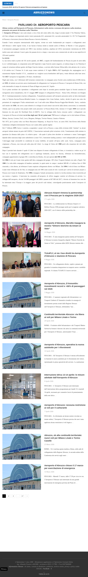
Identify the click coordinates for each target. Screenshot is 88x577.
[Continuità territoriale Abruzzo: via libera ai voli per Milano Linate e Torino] (21, 326)
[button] (15, 3)
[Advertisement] (44, 525)
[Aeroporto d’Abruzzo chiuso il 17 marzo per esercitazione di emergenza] (21, 477)
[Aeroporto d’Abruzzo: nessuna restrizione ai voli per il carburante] (21, 416)
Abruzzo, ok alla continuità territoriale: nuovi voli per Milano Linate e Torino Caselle (63, 438)
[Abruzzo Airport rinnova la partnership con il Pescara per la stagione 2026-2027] (21, 204)
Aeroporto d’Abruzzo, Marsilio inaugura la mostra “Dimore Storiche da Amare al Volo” (64, 226)
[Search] (84, 13)
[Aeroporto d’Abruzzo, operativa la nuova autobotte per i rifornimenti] (21, 356)
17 (22, 496)
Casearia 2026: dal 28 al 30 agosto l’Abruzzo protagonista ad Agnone (24, 7)
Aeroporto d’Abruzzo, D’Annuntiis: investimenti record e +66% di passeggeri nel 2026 (64, 286)
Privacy (4, 569)
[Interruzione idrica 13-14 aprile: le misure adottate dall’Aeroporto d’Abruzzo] (21, 386)
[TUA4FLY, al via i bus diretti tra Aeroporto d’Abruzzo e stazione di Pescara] (21, 265)
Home (4, 20)
